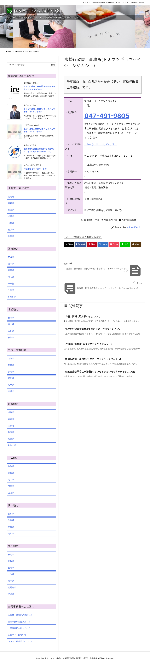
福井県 (11, 337)
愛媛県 (11, 527)
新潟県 (11, 317)
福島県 (11, 236)
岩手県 (11, 216)
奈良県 (11, 438)
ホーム (87, 2)
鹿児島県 (12, 587)
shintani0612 (133, 227)
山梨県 (11, 358)
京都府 (11, 419)
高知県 (11, 533)
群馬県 (11, 270)
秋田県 (11, 209)
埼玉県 (11, 277)
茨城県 (11, 257)
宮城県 (11, 229)
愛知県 (11, 378)
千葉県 (19, 51)
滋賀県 (11, 412)
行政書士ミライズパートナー (36, 169)
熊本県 (11, 581)
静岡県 (11, 371)
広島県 (11, 486)
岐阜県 (11, 385)
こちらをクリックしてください (100, 144)
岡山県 (11, 479)
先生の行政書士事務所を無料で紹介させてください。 (93, 328)
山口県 (11, 492)
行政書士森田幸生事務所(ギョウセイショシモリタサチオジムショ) (100, 371)
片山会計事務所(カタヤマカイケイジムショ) (88, 343)
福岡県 (11, 554)
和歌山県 (12, 445)
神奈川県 (12, 296)
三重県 (11, 391)
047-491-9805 (106, 115)
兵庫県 (11, 432)
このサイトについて (17, 634)
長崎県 (11, 567)
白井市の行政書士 (33, 51)
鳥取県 (11, 466)
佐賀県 (11, 561)
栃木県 (11, 263)
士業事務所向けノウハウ (19, 628)
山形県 (11, 223)
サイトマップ (122, 2)
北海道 (11, 196)
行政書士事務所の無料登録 (103, 2)
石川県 (11, 331)
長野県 (11, 365)
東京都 (11, 283)
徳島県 (11, 520)
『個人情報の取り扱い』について (82, 316)
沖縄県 (11, 594)
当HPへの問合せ (137, 2)
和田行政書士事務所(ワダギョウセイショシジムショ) (93, 358)
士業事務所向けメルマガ (19, 621)
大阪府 (11, 425)
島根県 (11, 473)
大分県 (11, 574)
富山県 (11, 324)
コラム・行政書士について (20, 641)
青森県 (11, 203)
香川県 (11, 513)
